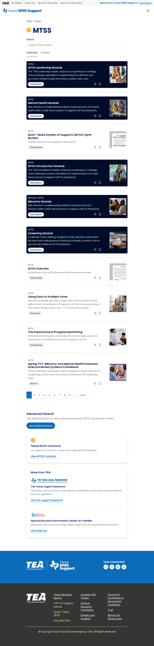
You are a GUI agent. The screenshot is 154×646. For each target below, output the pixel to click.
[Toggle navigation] (148, 10)
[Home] (22, 10)
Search (30, 39)
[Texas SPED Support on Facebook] (105, 567)
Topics (37, 21)
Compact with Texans (88, 596)
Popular (45, 52)
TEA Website (16, 3)
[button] (95, 84)
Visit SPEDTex (39, 531)
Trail (110, 610)
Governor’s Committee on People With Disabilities (116, 599)
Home (29, 21)
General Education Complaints (87, 607)
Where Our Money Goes (115, 617)
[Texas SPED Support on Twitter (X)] (111, 567)
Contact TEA (30, 3)
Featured (31, 52)
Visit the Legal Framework (47, 500)
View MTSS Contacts (43, 456)
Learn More (145, 3)
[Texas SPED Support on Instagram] (118, 567)
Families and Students (87, 617)
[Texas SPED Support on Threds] (124, 567)
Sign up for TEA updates (47, 3)
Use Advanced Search (40, 425)
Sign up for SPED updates (71, 3)
